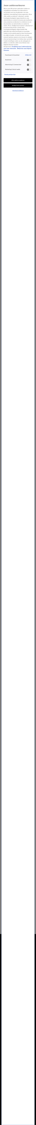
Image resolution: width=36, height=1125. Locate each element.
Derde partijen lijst (10, 74)
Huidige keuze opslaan (18, 85)
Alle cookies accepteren (18, 80)
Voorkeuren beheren (18, 90)
